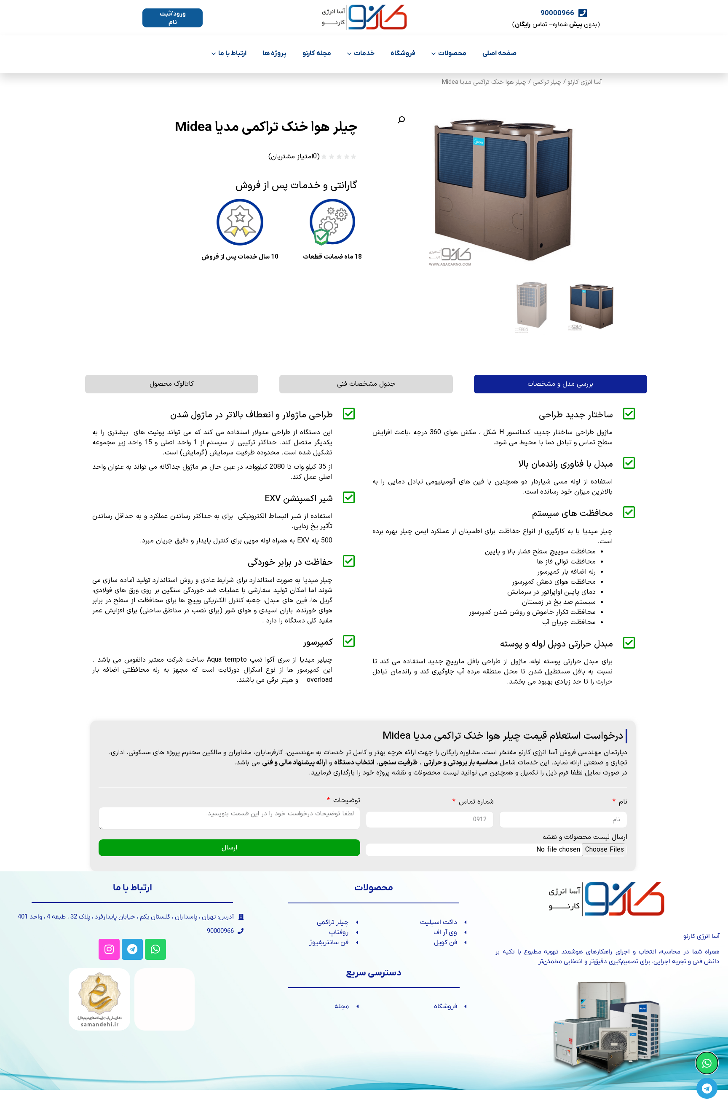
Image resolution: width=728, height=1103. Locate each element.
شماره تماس (475, 803)
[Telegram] (132, 949)
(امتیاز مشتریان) (294, 157)
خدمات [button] (364, 53)
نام (622, 803)
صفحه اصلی (499, 53)
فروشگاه (403, 53)
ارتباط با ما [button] (232, 53)
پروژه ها (274, 53)
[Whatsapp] (155, 949)
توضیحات (345, 801)
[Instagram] (109, 949)
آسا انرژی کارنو (584, 82)
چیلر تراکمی (547, 82)
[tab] (560, 384)
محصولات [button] (452, 53)
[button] (401, 120)
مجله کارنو (316, 53)
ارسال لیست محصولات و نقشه (585, 838)
